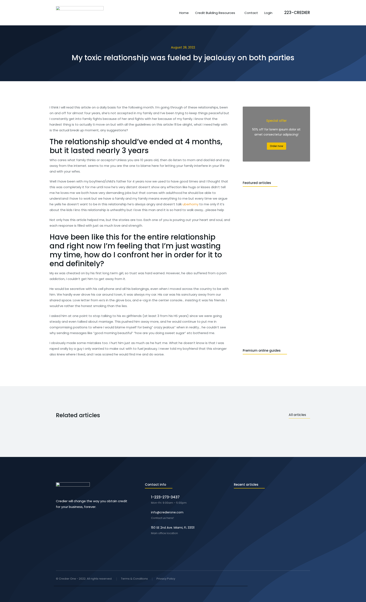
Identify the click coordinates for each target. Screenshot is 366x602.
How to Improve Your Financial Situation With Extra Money (271, 520)
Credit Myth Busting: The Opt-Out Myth (263, 537)
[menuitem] (184, 12)
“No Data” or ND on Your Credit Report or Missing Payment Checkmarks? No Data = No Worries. (269, 499)
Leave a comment (266, 508)
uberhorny (190, 204)
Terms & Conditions (134, 579)
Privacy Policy (166, 579)
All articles (297, 414)
